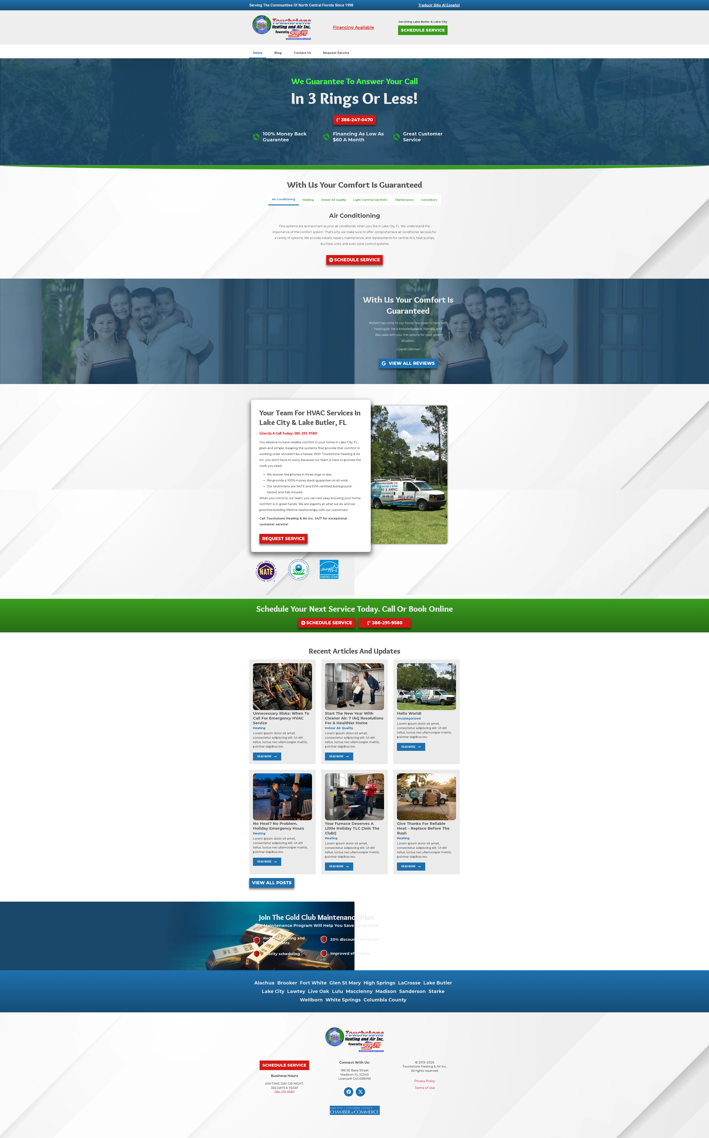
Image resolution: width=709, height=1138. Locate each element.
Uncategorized (409, 718)
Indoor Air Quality (339, 728)
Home (257, 53)
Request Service (336, 53)
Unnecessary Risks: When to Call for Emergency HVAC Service (281, 718)
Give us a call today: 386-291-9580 (288, 433)
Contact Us (302, 53)
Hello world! (409, 713)
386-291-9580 (284, 1092)
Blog (278, 53)
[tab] (283, 199)
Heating (259, 728)
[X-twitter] (360, 1091)
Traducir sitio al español (439, 5)
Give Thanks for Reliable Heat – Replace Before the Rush (423, 828)
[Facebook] (348, 1091)
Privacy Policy (424, 1081)
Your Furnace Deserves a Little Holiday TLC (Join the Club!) (352, 828)
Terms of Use (425, 1088)
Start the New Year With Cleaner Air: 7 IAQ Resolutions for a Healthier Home (354, 718)
